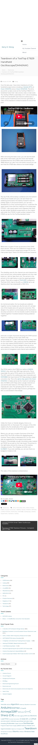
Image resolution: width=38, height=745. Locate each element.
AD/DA (8, 704)
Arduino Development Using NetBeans (13, 651)
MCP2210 (3, 721)
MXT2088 (4, 377)
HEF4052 (33, 509)
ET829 (2, 509)
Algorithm (15, 704)
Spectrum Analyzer (16, 729)
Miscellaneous (6, 590)
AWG (23, 507)
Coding (5, 583)
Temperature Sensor (6, 731)
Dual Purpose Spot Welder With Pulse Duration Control (18, 653)
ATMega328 (23, 708)
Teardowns (6, 603)
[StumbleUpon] (10, 501)
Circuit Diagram (7, 676)
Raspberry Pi (6, 601)
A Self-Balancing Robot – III (10, 646)
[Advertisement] (19, 19)
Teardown (11, 513)
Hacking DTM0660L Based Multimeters (13, 643)
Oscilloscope (27, 511)
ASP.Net (16, 708)
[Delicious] (12, 501)
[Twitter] (1, 501)
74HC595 (3, 704)
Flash (35, 740)
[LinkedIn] (16, 501)
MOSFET (8, 721)
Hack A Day (6, 691)
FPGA (6, 719)
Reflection (24, 725)
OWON (33, 511)
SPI (23, 729)
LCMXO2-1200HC (5, 511)
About (24, 52)
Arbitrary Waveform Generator (28, 704)
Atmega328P (9, 711)
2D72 (14, 507)
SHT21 (33, 725)
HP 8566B (22, 719)
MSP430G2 (6, 593)
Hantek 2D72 (27, 87)
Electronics (11, 70)
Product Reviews (7, 598)
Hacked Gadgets (7, 694)
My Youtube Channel (29, 48)
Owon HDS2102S (21, 89)
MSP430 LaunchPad (17, 721)
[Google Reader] (14, 501)
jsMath (35, 744)
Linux (33, 719)
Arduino (6, 707)
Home (24, 44)
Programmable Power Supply (9, 725)
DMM (27, 507)
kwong (16, 81)
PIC (4, 595)
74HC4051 (23, 280)
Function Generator (10, 509)
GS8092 (25, 282)
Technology (6, 606)
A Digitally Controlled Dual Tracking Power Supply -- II (17, 640)
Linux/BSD (5, 588)
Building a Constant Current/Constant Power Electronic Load (19, 631)
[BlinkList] (18, 501)
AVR (19, 712)
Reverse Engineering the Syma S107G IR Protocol (16, 648)
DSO (28, 715)
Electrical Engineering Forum (11, 683)
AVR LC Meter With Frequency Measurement (15, 635)
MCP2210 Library (7, 616)
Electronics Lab (7, 686)
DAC (15, 715)
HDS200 (28, 509)
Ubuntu (15, 731)
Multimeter (14, 511)
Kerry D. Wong (8, 47)
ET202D (32, 507)
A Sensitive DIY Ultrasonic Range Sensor (13, 628)
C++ (27, 711)
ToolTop (16, 513)
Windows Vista (29, 731)
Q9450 (19, 725)
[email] (6, 501)
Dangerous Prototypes (9, 678)
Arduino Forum (7, 673)
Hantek (23, 509)
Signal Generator (6, 729)
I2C (27, 719)
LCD (30, 719)
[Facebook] (4, 501)
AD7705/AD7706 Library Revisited (12, 638)
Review (29, 725)
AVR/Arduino (6, 580)
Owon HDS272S (6, 89)
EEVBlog (5, 681)
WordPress (4, 733)
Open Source (19, 723)
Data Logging (20, 715)
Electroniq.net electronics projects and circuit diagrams (18, 688)
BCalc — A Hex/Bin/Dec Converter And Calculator (16, 618)
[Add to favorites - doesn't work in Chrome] (8, 501)
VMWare (21, 731)
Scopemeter (4, 513)
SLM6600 (4, 449)
